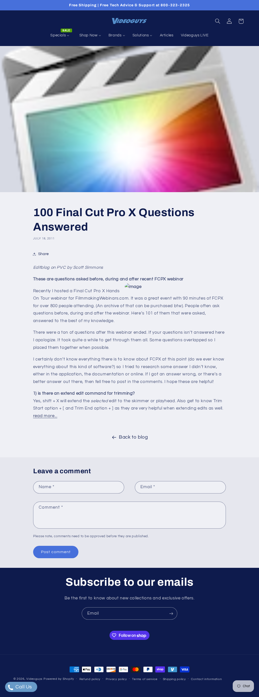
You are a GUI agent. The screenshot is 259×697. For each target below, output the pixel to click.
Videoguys (34, 679)
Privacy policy (116, 679)
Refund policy (90, 679)
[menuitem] (61, 35)
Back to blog (133, 437)
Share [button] (43, 254)
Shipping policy (174, 679)
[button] (217, 21)
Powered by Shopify (59, 679)
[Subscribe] (171, 613)
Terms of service (145, 679)
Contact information (206, 679)
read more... (45, 416)
